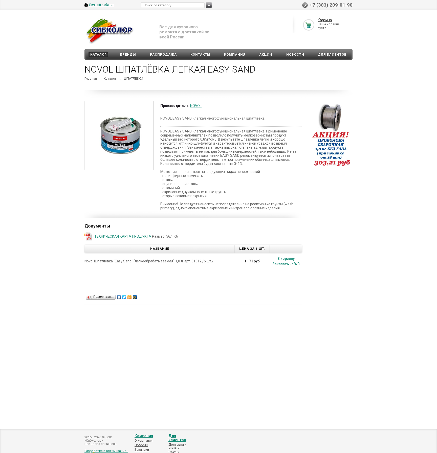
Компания (235, 54)
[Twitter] (124, 297)
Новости (295, 54)
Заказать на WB (286, 264)
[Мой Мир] (135, 297)
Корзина (325, 20)
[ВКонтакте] (119, 297)
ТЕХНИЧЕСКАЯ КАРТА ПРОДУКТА (122, 236)
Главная (90, 78)
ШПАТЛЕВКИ (133, 78)
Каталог (98, 54)
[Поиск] (209, 5)
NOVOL (196, 106)
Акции (265, 54)
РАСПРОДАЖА (163, 54)
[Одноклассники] (129, 297)
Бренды (128, 54)
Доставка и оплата (177, 446)
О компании (143, 440)
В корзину (286, 259)
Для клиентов (332, 54)
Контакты (200, 54)
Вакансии (142, 449)
